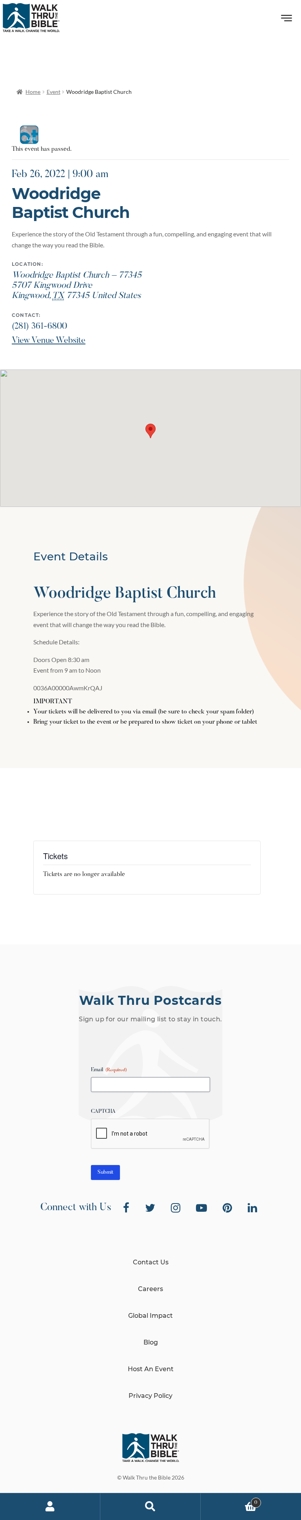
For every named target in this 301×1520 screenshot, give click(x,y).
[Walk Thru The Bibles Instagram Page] (175, 1207)
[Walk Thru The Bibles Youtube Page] (201, 1207)
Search (150, 1506)
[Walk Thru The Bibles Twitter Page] (150, 1207)
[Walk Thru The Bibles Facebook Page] (126, 1207)
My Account (50, 1506)
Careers (150, 1289)
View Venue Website (48, 341)
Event (53, 91)
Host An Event (151, 1369)
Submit (105, 1172)
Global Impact (150, 1315)
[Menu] (286, 20)
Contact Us (151, 1262)
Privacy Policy (150, 1395)
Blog (150, 1342)
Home (32, 91)
